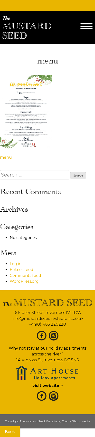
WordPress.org (24, 281)
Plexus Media (81, 421)
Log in (15, 263)
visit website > (47, 385)
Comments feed (25, 275)
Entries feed (21, 269)
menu (6, 157)
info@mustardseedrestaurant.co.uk (47, 318)
